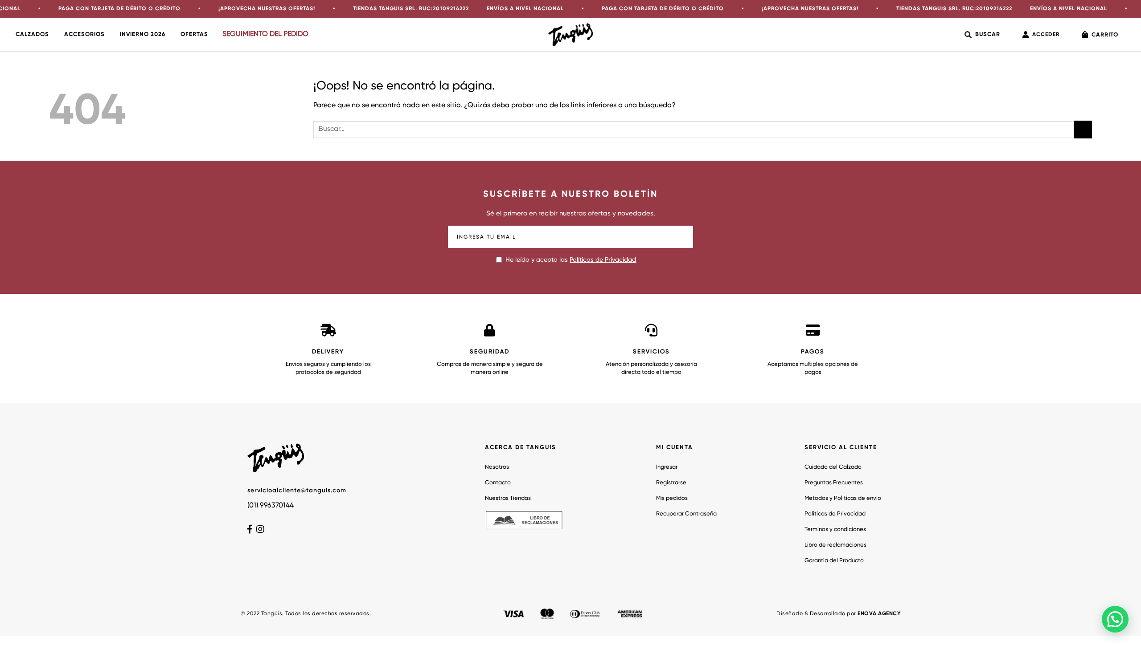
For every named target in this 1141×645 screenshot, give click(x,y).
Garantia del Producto (834, 561)
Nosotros (497, 467)
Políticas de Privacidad (603, 260)
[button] (1115, 619)
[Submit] (1083, 129)
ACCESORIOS (84, 34)
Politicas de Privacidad (835, 514)
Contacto (498, 483)
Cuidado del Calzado (833, 467)
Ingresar (666, 467)
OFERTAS (194, 34)
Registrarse (671, 483)
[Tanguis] (570, 34)
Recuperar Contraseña (686, 514)
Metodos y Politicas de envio (842, 498)
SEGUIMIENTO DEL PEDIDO (265, 34)
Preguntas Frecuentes (833, 483)
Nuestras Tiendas (508, 498)
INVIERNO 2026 (142, 34)
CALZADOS (32, 34)
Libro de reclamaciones (835, 545)
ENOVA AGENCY (879, 614)
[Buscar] (982, 35)
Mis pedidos (672, 498)
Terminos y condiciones (835, 529)
